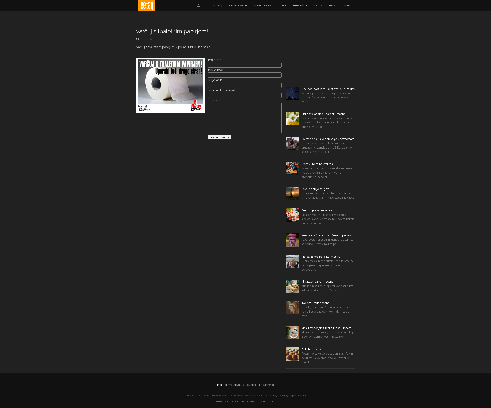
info (219, 384)
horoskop (216, 5)
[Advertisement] (320, 54)
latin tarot (239, 401)
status (317, 5)
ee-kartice (300, 5)
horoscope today (224, 401)
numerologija (262, 5)
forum (345, 5)
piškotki (251, 384)
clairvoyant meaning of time (260, 401)
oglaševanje (266, 384)
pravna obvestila (234, 384)
